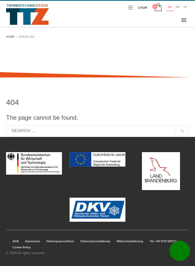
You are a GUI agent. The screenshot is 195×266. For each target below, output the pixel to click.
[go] (182, 131)
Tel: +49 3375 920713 (163, 241)
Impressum (32, 241)
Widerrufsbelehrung (130, 241)
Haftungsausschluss (60, 241)
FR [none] (185, 7)
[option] (178, 7)
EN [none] (178, 7)
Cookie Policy (21, 247)
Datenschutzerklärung (95, 241)
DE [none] (170, 7)
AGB (15, 241)
